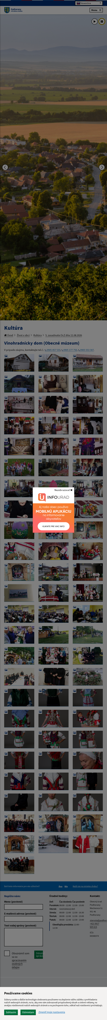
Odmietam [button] (28, 1012)
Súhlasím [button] (11, 1012)
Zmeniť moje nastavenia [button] (51, 1012)
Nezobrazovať (62, 490)
